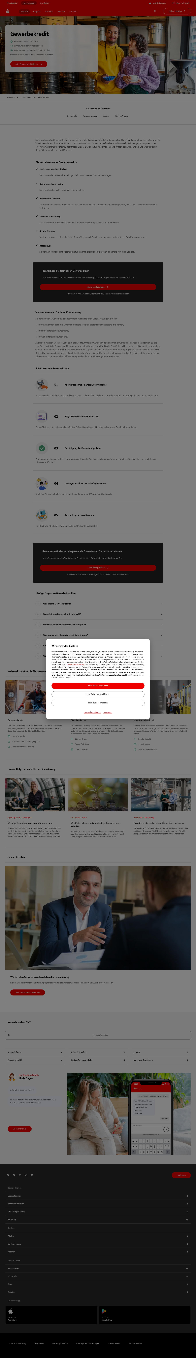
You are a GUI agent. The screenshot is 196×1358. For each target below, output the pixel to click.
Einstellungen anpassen (98, 703)
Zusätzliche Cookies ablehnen (98, 694)
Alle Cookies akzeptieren (98, 686)
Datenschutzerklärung (75, 665)
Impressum (107, 712)
